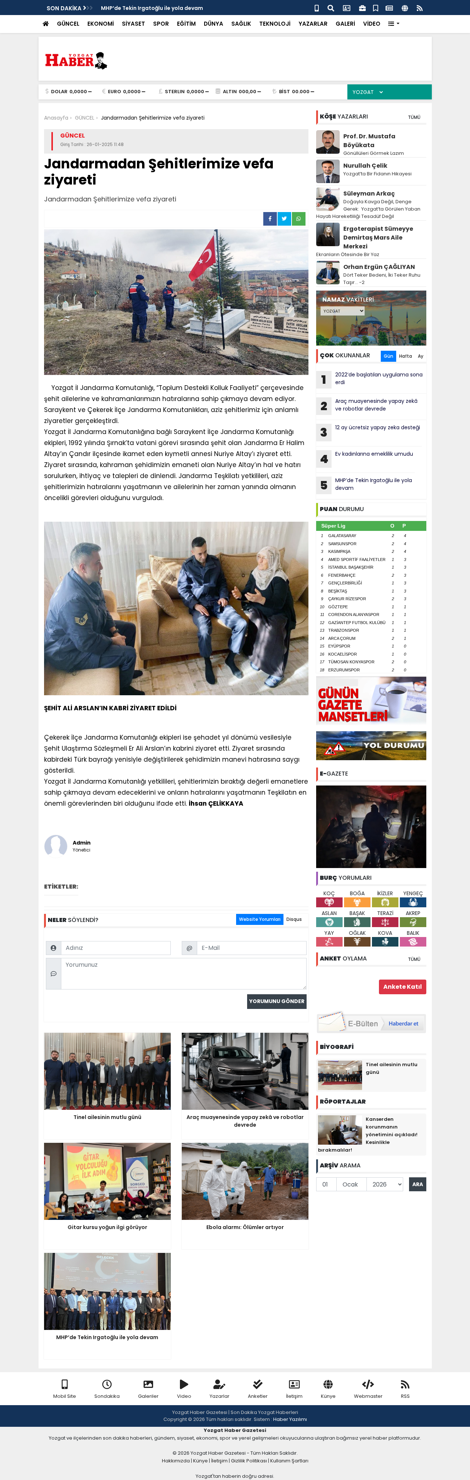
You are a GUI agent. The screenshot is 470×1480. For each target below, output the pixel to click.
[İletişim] (346, 7)
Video (184, 1396)
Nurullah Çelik (365, 165)
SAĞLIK (241, 24)
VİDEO (371, 24)
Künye (328, 1396)
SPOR (161, 24)
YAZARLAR (313, 24)
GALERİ (345, 24)
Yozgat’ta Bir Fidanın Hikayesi (377, 173)
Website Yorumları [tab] (260, 919)
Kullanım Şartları (289, 1460)
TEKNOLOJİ (274, 24)
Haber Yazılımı (290, 1419)
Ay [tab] (420, 356)
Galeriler (148, 1396)
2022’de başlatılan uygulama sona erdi (372, 379)
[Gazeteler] (389, 7)
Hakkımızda (176, 1460)
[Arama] (331, 7)
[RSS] (419, 7)
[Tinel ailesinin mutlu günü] (340, 1075)
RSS (405, 1396)
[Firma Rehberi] (362, 7)
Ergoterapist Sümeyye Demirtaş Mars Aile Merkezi (378, 238)
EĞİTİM (186, 24)
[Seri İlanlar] (375, 7)
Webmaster (368, 1396)
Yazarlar (219, 1396)
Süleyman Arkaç (369, 193)
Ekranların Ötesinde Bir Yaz (347, 254)
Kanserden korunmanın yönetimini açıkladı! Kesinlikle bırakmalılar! (367, 1134)
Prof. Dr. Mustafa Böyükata (369, 140)
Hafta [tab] (405, 356)
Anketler (258, 1396)
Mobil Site (64, 1396)
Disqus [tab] (294, 919)
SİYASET (133, 24)
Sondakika (107, 1396)
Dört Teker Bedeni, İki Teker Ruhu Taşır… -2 (381, 278)
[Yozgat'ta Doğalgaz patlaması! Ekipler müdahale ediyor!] (371, 826)
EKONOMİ (100, 24)
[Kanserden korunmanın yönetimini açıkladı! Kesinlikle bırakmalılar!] (340, 1129)
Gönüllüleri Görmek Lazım (374, 153)
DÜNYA (213, 24)
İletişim (294, 1396)
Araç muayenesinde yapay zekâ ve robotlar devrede (369, 405)
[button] (394, 24)
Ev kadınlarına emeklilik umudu (366, 458)
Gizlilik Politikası (249, 1460)
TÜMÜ (414, 117)
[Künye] (405, 7)
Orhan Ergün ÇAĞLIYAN (379, 267)
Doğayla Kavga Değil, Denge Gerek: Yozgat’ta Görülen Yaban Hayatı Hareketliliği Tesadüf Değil (368, 209)
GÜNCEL (68, 24)
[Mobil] (316, 7)
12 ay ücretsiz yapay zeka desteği (370, 432)
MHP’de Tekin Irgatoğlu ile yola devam (152, 8)
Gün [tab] (388, 356)
